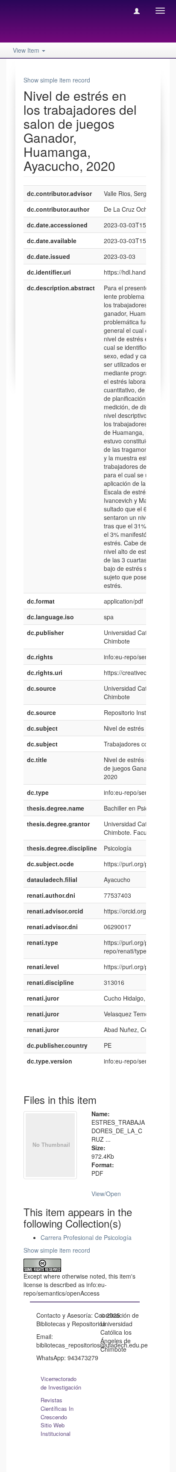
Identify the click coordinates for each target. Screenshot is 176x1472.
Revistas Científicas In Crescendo (57, 1408)
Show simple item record (56, 80)
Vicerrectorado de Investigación (61, 1383)
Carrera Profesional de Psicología (86, 1237)
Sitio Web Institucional (55, 1429)
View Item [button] (27, 50)
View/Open (106, 1193)
